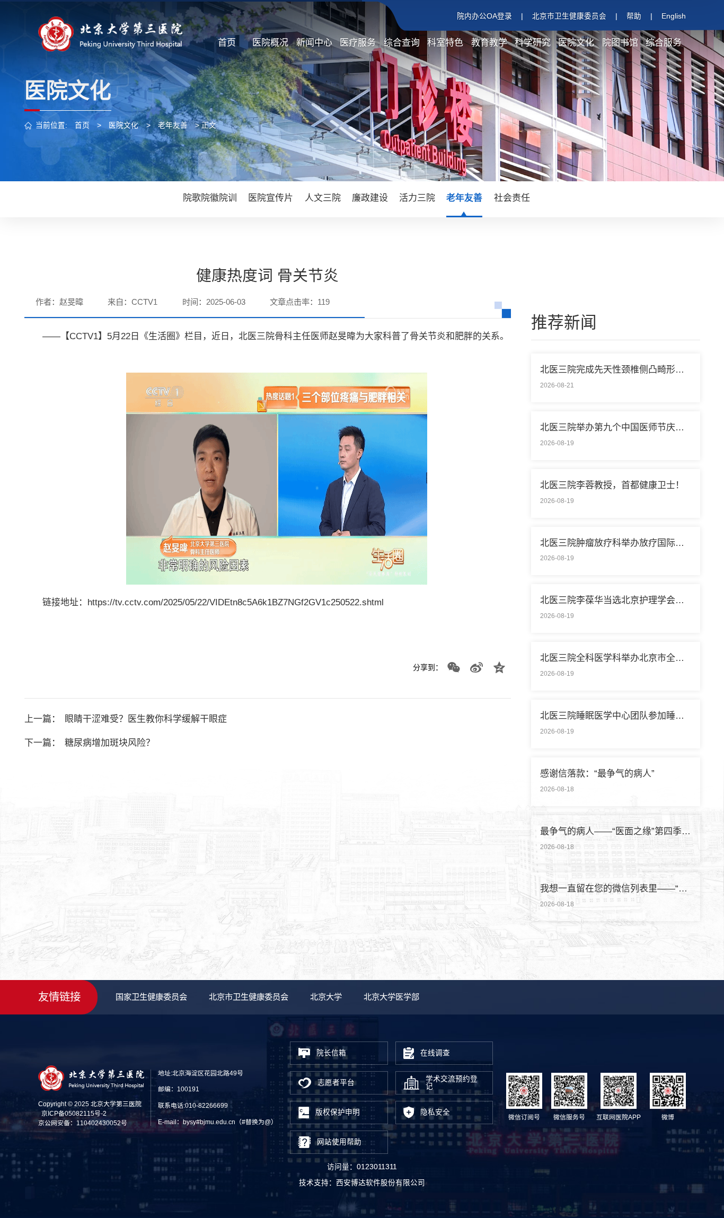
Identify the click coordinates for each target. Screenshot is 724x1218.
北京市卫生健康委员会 (569, 16)
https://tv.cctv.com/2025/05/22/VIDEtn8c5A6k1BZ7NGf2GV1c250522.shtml (235, 602)
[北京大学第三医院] (110, 33)
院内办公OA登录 (484, 16)
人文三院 (323, 198)
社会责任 (512, 198)
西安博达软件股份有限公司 (380, 1183)
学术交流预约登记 (452, 1082)
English (673, 16)
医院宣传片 (270, 198)
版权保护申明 (337, 1112)
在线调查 (435, 1053)
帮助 (633, 16)
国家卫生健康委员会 (151, 996)
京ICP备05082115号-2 (74, 1113)
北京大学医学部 (391, 996)
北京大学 (326, 996)
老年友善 (173, 125)
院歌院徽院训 (210, 198)
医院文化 (123, 125)
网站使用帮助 (339, 1142)
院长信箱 (331, 1053)
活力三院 (417, 198)
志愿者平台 (336, 1083)
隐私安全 (435, 1112)
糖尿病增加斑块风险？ (110, 743)
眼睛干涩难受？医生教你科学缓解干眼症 (146, 719)
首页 (82, 125)
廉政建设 (370, 198)
